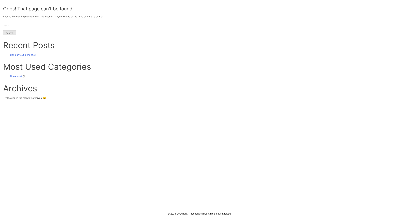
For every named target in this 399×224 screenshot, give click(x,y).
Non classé (16, 76)
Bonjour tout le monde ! (23, 54)
